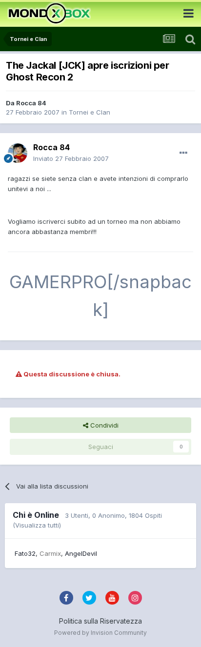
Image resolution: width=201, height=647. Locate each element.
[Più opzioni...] (183, 153)
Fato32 (25, 553)
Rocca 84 (31, 103)
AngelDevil (81, 553)
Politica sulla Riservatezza (100, 621)
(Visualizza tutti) (37, 525)
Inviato (71, 158)
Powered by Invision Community (100, 632)
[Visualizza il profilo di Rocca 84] (17, 153)
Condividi (103, 425)
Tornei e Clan (89, 112)
